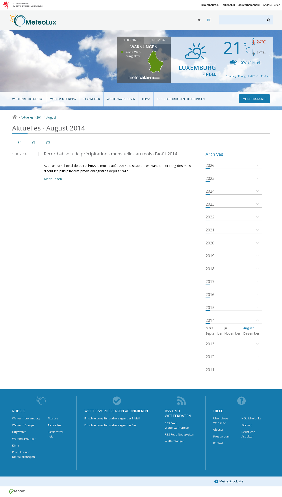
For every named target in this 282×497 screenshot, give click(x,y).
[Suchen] (269, 19)
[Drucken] (34, 143)
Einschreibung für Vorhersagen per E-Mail (112, 418)
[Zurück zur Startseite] (33, 24)
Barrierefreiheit (56, 434)
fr (199, 20)
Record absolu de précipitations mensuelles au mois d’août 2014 (110, 154)
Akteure (53, 418)
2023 (210, 204)
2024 (210, 191)
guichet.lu (229, 5)
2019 (210, 255)
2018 (210, 268)
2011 (210, 369)
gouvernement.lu (249, 5)
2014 (39, 117)
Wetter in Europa (63, 99)
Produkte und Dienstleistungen (181, 99)
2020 (210, 243)
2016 (210, 294)
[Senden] (48, 143)
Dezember (251, 333)
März (209, 328)
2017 (210, 281)
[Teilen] (19, 143)
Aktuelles (27, 117)
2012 (210, 356)
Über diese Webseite (220, 420)
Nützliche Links (251, 418)
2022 (210, 217)
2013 (210, 343)
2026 (210, 165)
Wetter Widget (174, 441)
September (214, 333)
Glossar (218, 430)
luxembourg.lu (210, 5)
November (232, 333)
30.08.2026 (130, 40)
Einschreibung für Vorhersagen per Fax (110, 425)
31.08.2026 (157, 40)
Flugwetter (91, 99)
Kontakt (218, 443)
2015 (210, 307)
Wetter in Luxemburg (27, 99)
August (51, 117)
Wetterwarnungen (121, 99)
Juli (226, 328)
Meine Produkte (231, 481)
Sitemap (246, 425)
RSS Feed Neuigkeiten (179, 434)
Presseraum (221, 436)
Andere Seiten (271, 5)
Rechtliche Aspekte (248, 434)
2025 (210, 178)
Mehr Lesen (53, 179)
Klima (146, 99)
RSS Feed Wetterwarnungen (177, 425)
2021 (210, 230)
